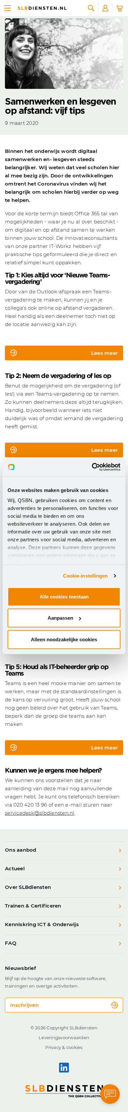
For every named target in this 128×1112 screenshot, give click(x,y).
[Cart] (119, 8)
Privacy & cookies (63, 1047)
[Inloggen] (105, 8)
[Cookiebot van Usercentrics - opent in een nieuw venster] (92, 467)
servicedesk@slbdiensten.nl (40, 813)
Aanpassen (60, 618)
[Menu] (7, 8)
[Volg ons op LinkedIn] (64, 1067)
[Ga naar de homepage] (42, 8)
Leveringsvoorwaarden (64, 1037)
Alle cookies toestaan (64, 596)
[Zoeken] (91, 8)
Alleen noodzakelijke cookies (64, 639)
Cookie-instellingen (85, 576)
